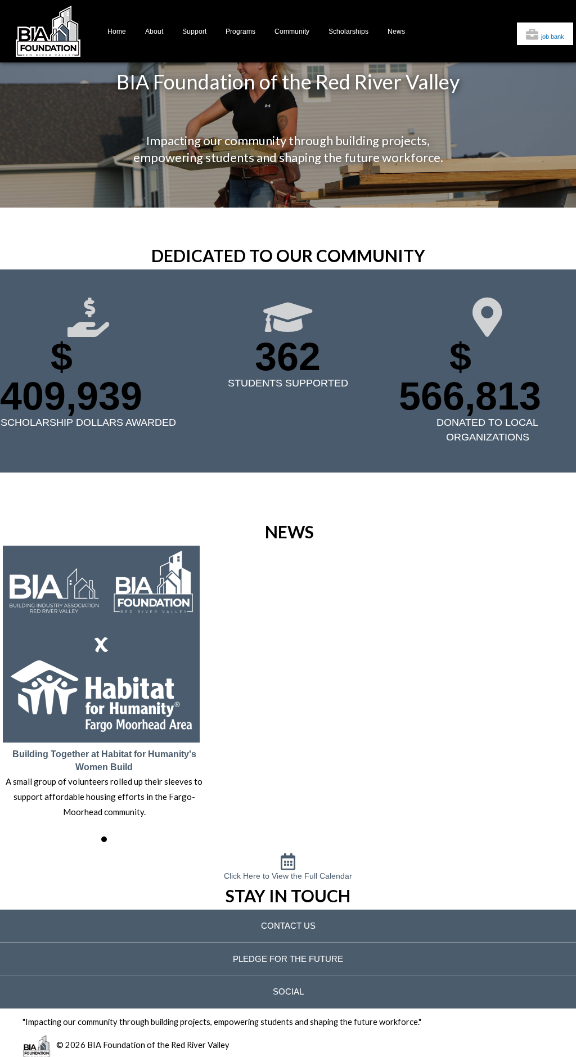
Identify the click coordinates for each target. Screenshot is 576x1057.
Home (116, 31)
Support (194, 31)
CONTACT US (288, 925)
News (396, 31)
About (154, 31)
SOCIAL (288, 991)
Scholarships (348, 31)
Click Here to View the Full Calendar (288, 875)
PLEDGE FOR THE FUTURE (288, 959)
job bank (552, 36)
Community (291, 31)
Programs (240, 31)
